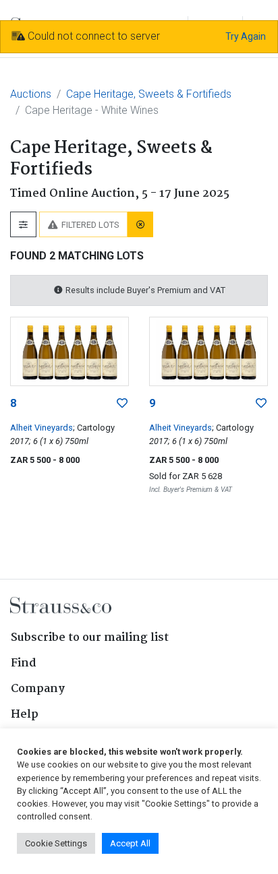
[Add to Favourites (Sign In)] (122, 403)
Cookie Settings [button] (56, 843)
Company (38, 689)
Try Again (245, 36)
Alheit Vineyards (41, 428)
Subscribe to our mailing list (90, 638)
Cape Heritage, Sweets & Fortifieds (148, 94)
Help (24, 715)
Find (23, 663)
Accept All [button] (130, 843)
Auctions (30, 94)
